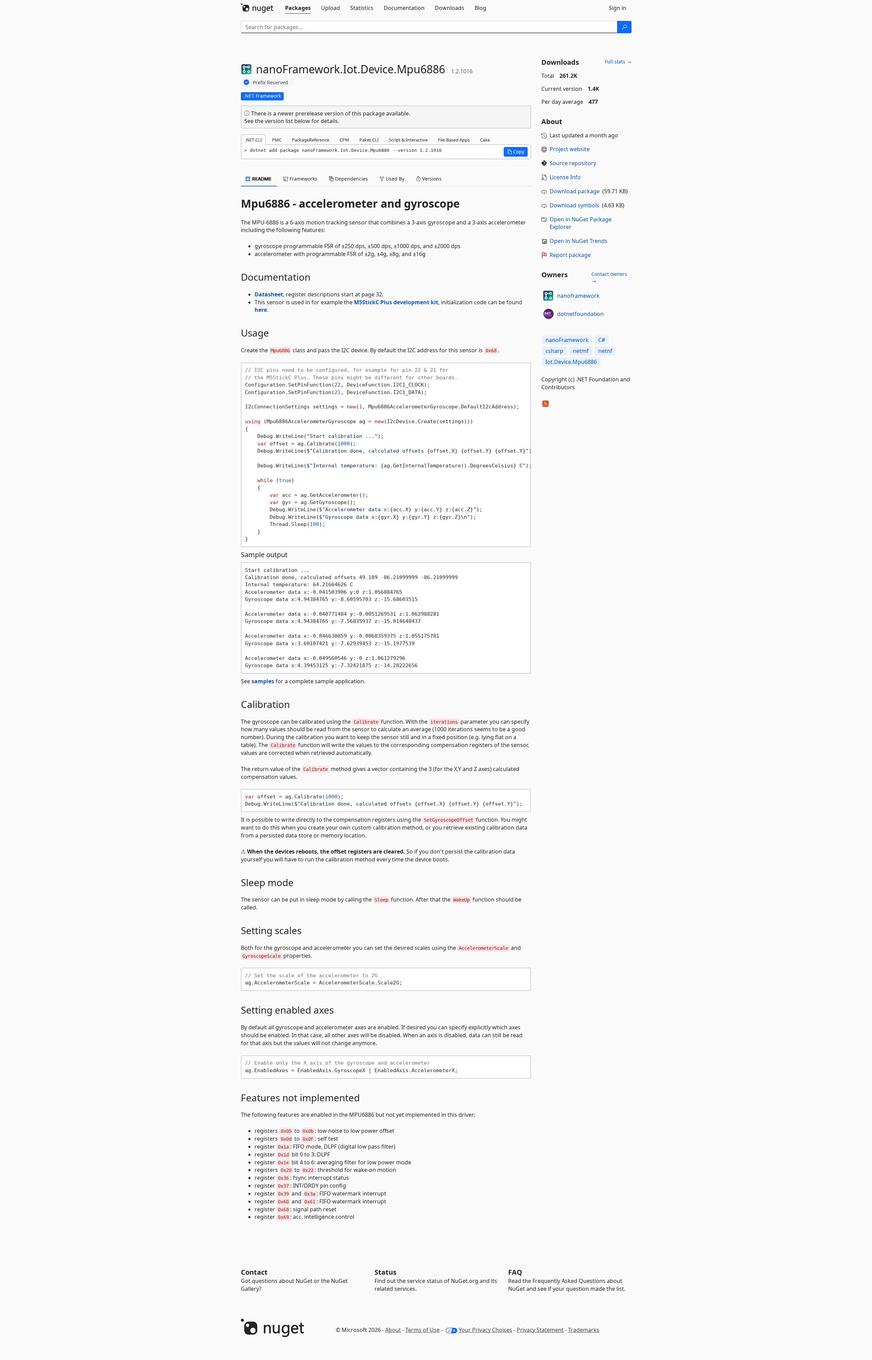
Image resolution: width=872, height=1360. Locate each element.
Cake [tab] (485, 140)
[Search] (624, 27)
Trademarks (583, 1330)
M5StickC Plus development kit (396, 302)
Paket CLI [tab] (369, 140)
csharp (554, 351)
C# (601, 340)
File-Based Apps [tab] (454, 140)
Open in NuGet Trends (578, 241)
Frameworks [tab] (302, 178)
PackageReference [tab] (310, 140)
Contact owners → (609, 277)
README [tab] (261, 178)
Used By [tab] (394, 178)
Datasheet (269, 294)
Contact (254, 1272)
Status (385, 1272)
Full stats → (618, 61)
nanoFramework (567, 340)
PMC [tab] (277, 140)
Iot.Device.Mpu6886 (571, 362)
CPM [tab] (344, 140)
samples (262, 681)
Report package (570, 255)
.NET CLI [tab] (253, 140)
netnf (605, 351)
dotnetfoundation (580, 314)
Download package (575, 191)
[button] (516, 152)
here (261, 310)
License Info (565, 177)
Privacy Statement (540, 1330)
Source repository (573, 163)
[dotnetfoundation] (548, 314)
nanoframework (578, 295)
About (393, 1330)
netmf (581, 351)
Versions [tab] (431, 178)
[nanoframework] (548, 296)
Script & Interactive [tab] (408, 140)
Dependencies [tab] (351, 178)
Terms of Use (422, 1330)
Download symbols (574, 205)
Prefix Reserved (270, 82)
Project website (570, 149)
